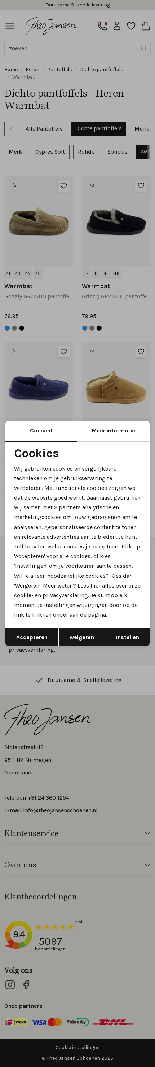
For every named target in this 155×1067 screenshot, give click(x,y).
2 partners (67, 507)
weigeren (82, 637)
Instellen (127, 637)
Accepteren (32, 637)
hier (95, 585)
